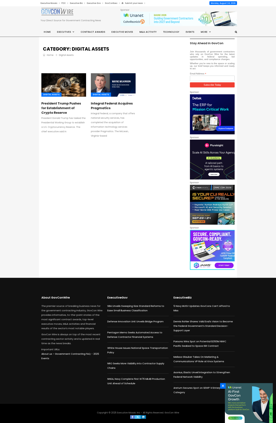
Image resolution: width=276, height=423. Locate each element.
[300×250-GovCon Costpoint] (212, 114)
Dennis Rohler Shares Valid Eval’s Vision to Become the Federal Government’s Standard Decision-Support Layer (203, 326)
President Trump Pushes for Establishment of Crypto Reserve (61, 108)
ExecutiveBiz (182, 297)
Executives (64, 32)
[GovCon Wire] (57, 12)
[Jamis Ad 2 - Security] (212, 250)
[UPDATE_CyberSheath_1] (212, 205)
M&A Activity (148, 32)
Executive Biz (76, 3)
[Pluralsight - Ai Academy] (212, 160)
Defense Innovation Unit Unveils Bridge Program (135, 321)
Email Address (198, 73)
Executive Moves (122, 32)
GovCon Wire (172, 412)
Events (190, 32)
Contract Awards (93, 32)
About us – (48, 354)
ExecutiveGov (117, 297)
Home (47, 32)
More (204, 32)
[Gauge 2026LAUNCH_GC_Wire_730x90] (178, 19)
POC (63, 3)
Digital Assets (51, 94)
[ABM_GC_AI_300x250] (248, 403)
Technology (171, 32)
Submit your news (134, 3)
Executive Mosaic (49, 3)
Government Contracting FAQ (73, 354)
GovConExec (111, 3)
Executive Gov (94, 3)
